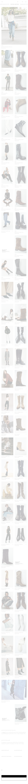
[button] (14, 776)
